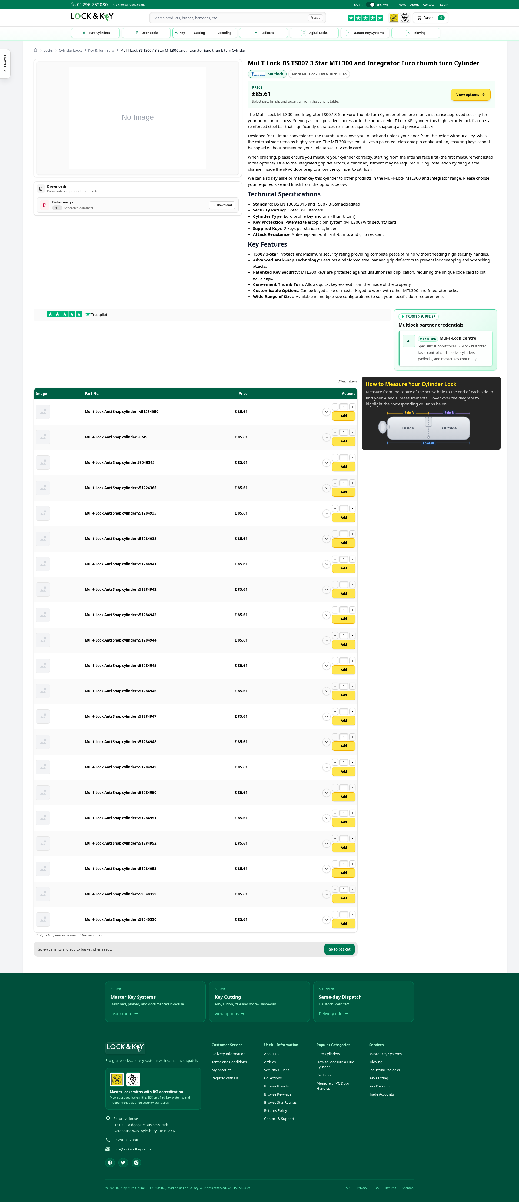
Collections (273, 1078)
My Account (221, 1069)
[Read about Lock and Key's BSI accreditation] (405, 18)
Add (344, 416)
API (348, 1188)
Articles (270, 1061)
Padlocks (324, 1075)
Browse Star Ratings (280, 1102)
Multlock (275, 74)
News (402, 4)
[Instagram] (136, 1162)
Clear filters (348, 381)
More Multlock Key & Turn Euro (319, 74)
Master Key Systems (385, 1053)
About (414, 4)
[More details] (326, 412)
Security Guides (276, 1069)
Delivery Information (228, 1053)
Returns (390, 1188)
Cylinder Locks (70, 50)
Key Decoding (380, 1086)
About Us (271, 1053)
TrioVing (375, 1061)
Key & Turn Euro (101, 50)
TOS (376, 1188)
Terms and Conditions (229, 1061)
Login (444, 4)
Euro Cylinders (328, 1053)
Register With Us (225, 1078)
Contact (428, 4)
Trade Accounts (381, 1094)
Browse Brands (276, 1086)
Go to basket (339, 949)
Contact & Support (279, 1118)
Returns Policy (275, 1110)
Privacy (362, 1188)
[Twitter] (123, 1162)
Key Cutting (378, 1078)
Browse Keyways (277, 1094)
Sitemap (408, 1188)
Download (224, 205)
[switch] (371, 4)
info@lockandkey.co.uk (128, 4)
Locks (48, 50)
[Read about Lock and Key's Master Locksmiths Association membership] (394, 18)
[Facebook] (110, 1162)
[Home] (36, 50)
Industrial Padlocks (384, 1069)
